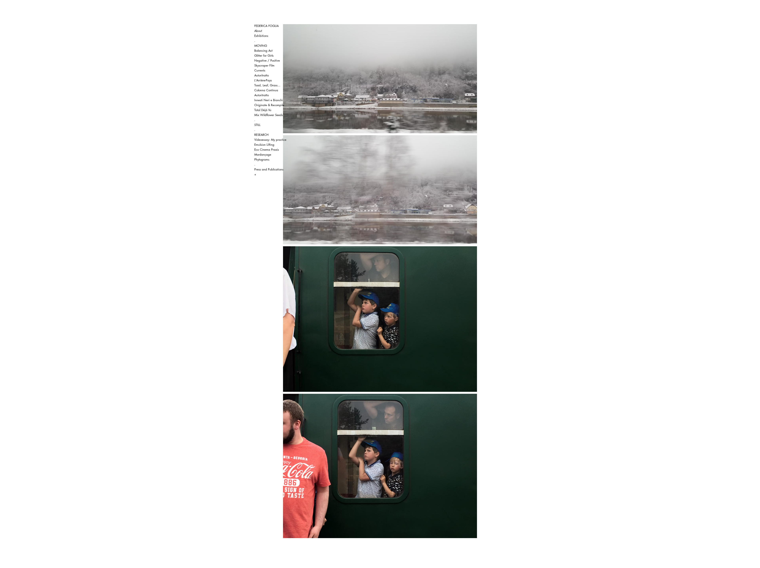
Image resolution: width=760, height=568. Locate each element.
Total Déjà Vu (262, 110)
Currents (259, 70)
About (258, 31)
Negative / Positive (267, 60)
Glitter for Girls (264, 55)
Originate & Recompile (268, 105)
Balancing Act (263, 50)
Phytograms (261, 159)
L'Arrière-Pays (263, 80)
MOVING (260, 46)
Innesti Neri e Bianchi (268, 100)
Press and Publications (268, 169)
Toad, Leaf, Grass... (267, 85)
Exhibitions (261, 36)
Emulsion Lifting (264, 145)
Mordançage (262, 154)
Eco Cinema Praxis (266, 149)
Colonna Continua (266, 90)
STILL (257, 125)
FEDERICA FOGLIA (266, 26)
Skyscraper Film (264, 65)
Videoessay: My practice (268, 140)
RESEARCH (261, 135)
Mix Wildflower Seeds (268, 115)
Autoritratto (261, 75)
